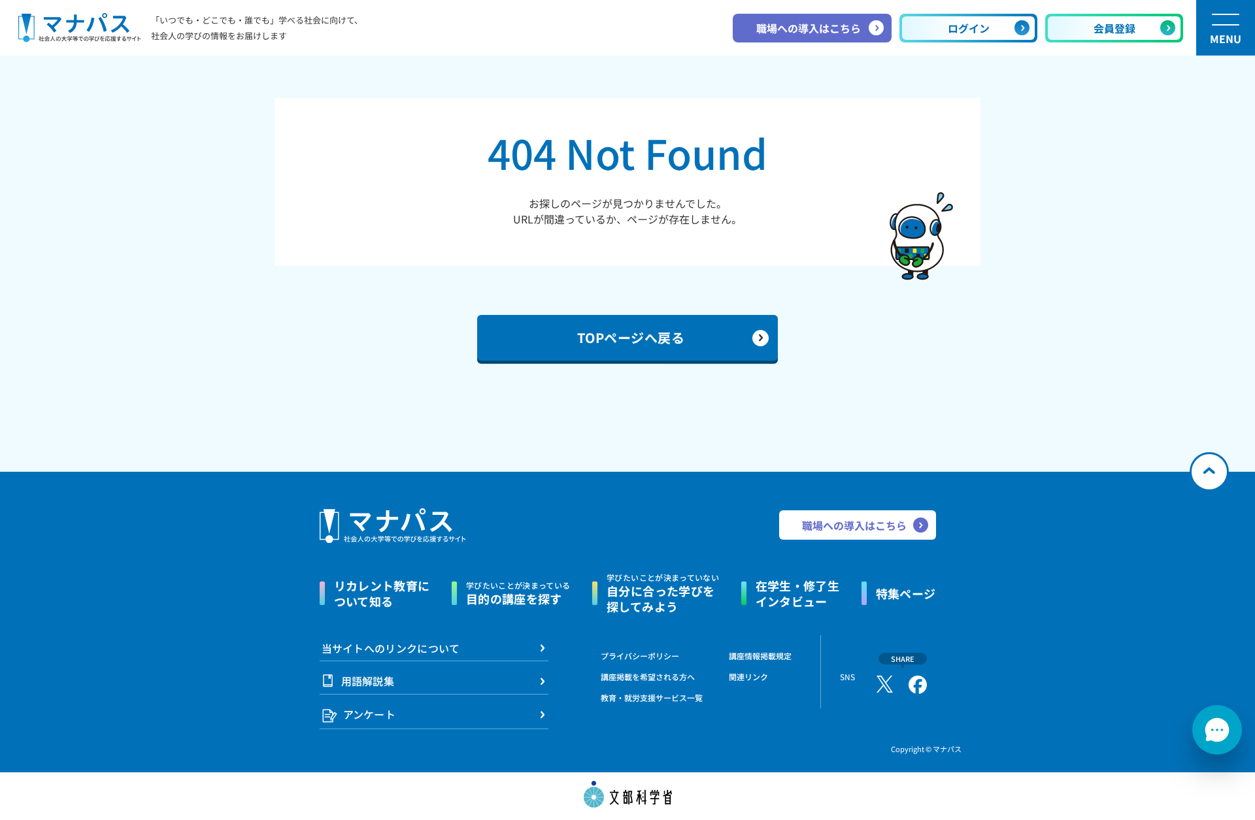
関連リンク (748, 677)
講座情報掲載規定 (760, 655)
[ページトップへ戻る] (1209, 471)
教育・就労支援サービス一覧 (652, 697)
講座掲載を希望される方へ (648, 676)
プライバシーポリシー (640, 655)
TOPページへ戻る (631, 337)
